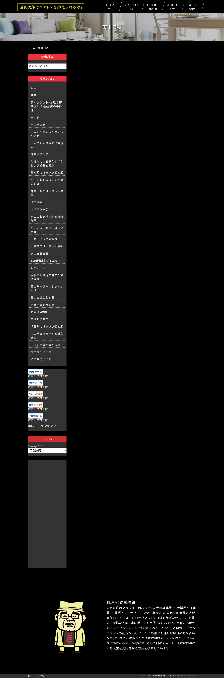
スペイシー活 (39, 209)
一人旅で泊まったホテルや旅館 (47, 134)
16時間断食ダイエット (46, 260)
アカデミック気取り (44, 239)
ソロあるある (39, 253)
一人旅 (35, 117)
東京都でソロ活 (41, 352)
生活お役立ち (39, 319)
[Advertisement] (47, 512)
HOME (111, 6)
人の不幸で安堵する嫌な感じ (47, 335)
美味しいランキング (42, 425)
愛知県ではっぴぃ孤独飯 (47, 172)
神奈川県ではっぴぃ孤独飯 (47, 193)
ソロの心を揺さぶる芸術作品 (47, 218)
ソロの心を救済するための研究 (47, 182)
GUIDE (193, 6)
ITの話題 (37, 202)
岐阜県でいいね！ (42, 359)
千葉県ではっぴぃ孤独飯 (47, 246)
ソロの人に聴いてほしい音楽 (47, 230)
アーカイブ (35, 446)
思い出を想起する (42, 297)
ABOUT (173, 6)
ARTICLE (131, 6)
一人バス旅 (38, 124)
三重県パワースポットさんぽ (47, 288)
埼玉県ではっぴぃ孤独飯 (47, 326)
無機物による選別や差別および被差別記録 (47, 163)
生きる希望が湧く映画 (45, 345)
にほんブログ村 (38, 376)
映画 (34, 95)
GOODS (153, 6)
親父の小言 (38, 268)
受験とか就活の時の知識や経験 (47, 277)
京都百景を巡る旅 (42, 305)
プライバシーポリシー (37, 676)
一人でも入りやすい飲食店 (47, 145)
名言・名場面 (39, 312)
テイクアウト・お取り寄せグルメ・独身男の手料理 (46, 106)
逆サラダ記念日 (41, 154)
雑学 (34, 88)
